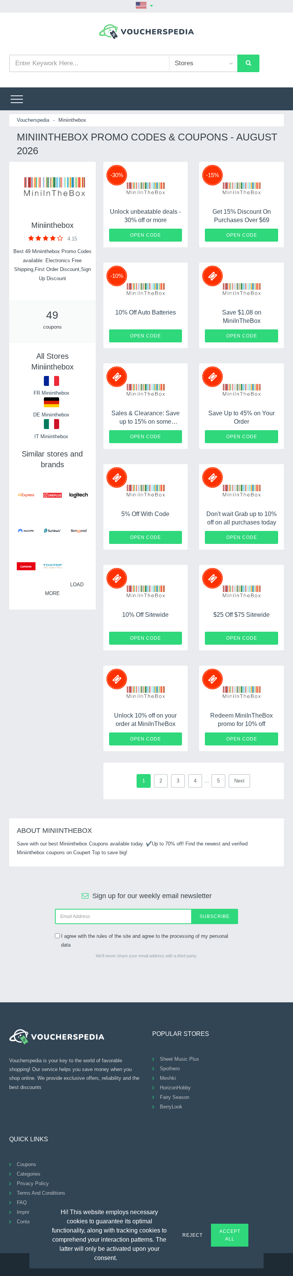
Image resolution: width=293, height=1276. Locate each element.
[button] (122, 1257)
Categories (28, 1174)
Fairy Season (174, 1097)
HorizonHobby (175, 1087)
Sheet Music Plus (179, 1059)
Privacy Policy (33, 1183)
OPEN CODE (145, 235)
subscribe (215, 916)
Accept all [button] (229, 1235)
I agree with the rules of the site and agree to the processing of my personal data (144, 940)
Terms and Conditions (41, 1193)
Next (239, 781)
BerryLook (171, 1107)
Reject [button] (192, 1235)
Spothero (170, 1068)
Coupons (26, 1164)
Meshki (168, 1078)
